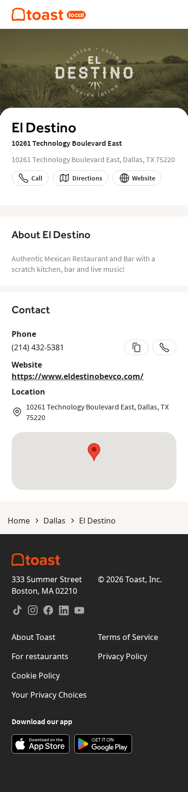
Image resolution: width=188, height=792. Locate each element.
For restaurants (40, 656)
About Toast (33, 637)
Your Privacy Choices (49, 695)
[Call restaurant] (164, 347)
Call (36, 178)
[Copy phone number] (136, 347)
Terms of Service (128, 637)
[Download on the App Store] (40, 744)
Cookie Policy (36, 675)
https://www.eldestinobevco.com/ (78, 376)
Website (143, 178)
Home (19, 520)
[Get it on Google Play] (103, 744)
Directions (87, 178)
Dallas (54, 520)
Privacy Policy (122, 656)
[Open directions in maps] (94, 461)
